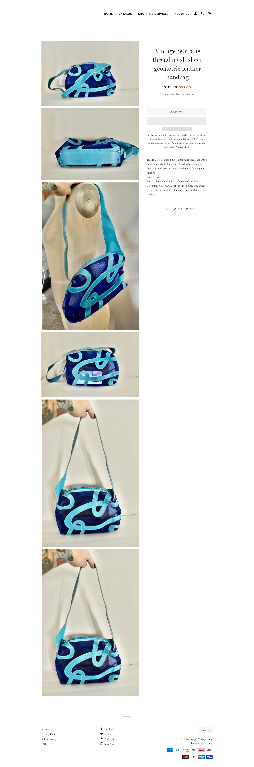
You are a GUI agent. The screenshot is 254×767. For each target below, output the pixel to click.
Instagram (109, 744)
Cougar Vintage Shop (201, 739)
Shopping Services (153, 13)
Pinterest (109, 739)
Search (45, 728)
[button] (176, 121)
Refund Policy (49, 739)
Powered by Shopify (202, 743)
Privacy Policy (49, 733)
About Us (182, 13)
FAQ (43, 744)
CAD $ (204, 730)
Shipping (165, 94)
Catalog (125, 13)
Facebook (109, 728)
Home (108, 13)
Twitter (108, 733)
